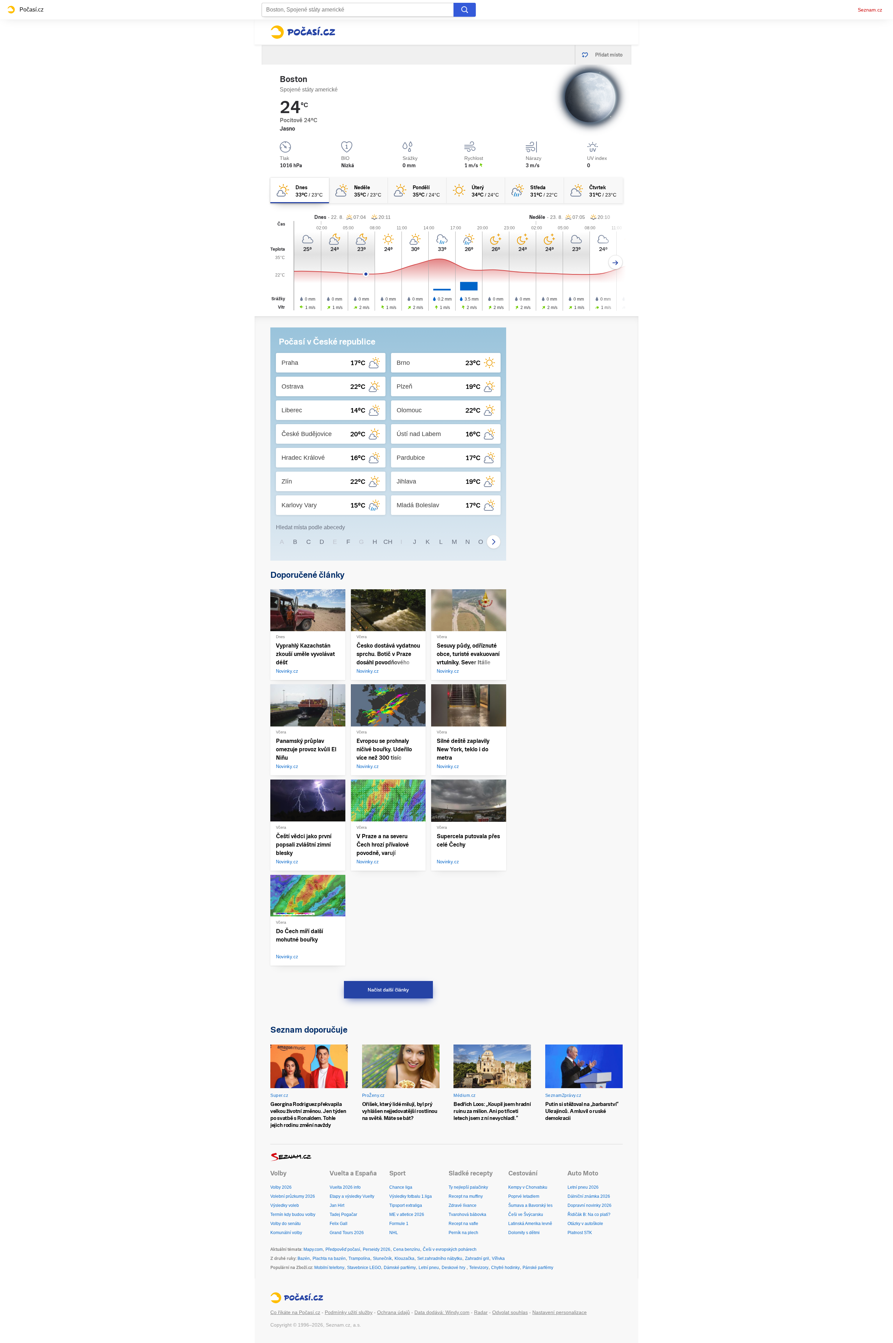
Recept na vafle (463, 1223)
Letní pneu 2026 (583, 1187)
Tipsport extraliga (405, 1205)
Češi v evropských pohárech (449, 1249)
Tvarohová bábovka (467, 1214)
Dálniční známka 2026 (589, 1196)
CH (387, 541)
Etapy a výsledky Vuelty (352, 1196)
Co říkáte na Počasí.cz (295, 1312)
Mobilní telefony (329, 1267)
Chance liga (400, 1187)
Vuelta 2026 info (345, 1187)
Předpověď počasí (342, 1249)
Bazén (304, 1258)
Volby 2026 (281, 1187)
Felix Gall (338, 1223)
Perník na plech (463, 1232)
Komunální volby (286, 1232)
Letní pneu (429, 1267)
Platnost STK (580, 1232)
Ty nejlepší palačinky (468, 1187)
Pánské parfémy (538, 1267)
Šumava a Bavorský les (530, 1205)
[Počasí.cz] (302, 32)
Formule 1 (398, 1223)
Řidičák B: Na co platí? (589, 1214)
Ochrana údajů (393, 1312)
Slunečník (382, 1258)
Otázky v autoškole (585, 1223)
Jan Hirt (337, 1205)
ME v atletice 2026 (406, 1214)
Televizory (478, 1267)
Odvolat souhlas (510, 1312)
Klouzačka (404, 1258)
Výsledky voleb (284, 1205)
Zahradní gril (477, 1258)
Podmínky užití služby (349, 1312)
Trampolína (359, 1258)
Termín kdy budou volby (292, 1214)
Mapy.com (313, 1249)
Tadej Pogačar (343, 1214)
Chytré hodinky (505, 1267)
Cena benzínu (406, 1249)
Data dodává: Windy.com (442, 1312)
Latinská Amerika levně (530, 1223)
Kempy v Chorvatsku (527, 1187)
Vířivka (498, 1258)
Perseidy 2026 (376, 1249)
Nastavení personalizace (559, 1312)
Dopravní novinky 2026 (589, 1205)
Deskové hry (454, 1267)
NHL (393, 1232)
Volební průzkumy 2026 (292, 1196)
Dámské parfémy (400, 1267)
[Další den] (615, 262)
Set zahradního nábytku (439, 1258)
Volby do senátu (285, 1223)
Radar (481, 1312)
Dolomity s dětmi (524, 1232)
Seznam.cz (870, 10)
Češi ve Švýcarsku (525, 1214)
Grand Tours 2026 (347, 1232)
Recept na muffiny (466, 1196)
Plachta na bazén (329, 1258)
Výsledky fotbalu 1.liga (410, 1196)
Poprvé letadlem (523, 1196)
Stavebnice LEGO (364, 1267)
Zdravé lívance (462, 1205)
